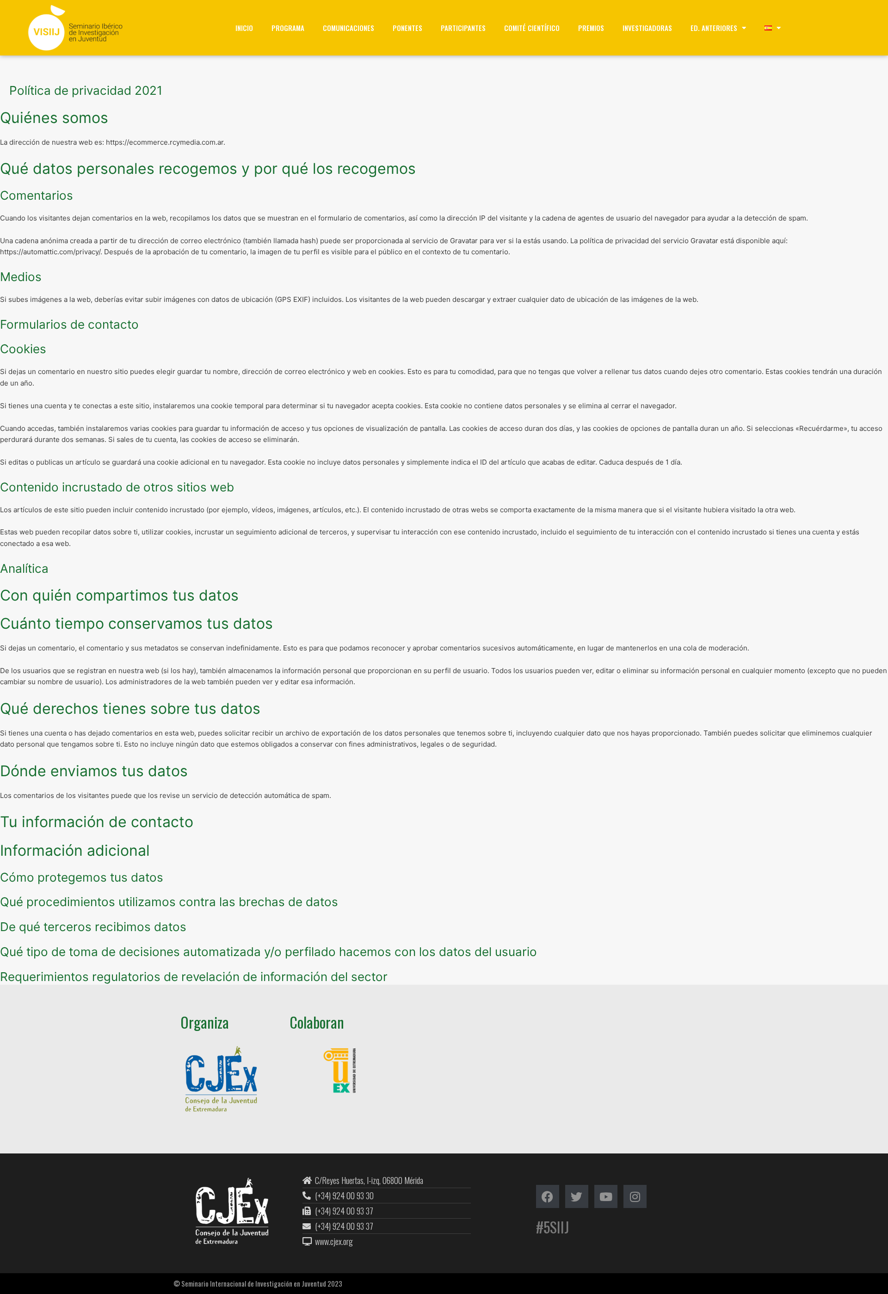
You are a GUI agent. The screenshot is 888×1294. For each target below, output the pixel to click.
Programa (287, 28)
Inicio (244, 28)
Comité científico (532, 28)
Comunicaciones (348, 28)
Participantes (463, 28)
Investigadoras (647, 28)
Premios (591, 28)
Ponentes (407, 28)
